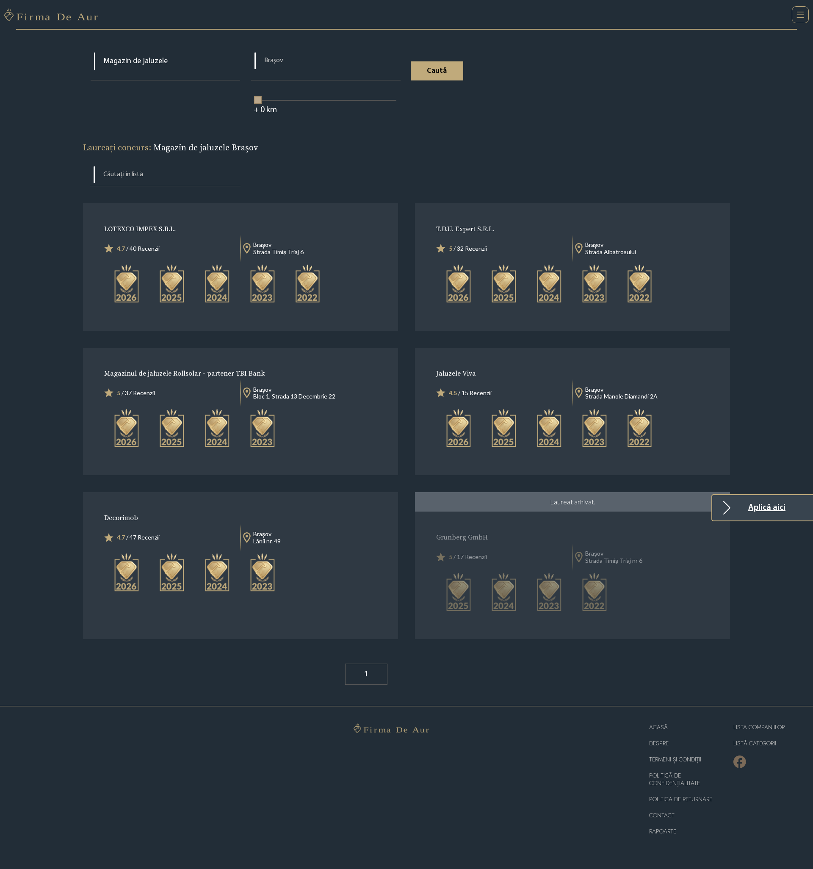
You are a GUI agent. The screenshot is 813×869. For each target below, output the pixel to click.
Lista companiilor (759, 727)
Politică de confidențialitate (674, 779)
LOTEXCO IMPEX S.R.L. (140, 228)
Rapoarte (662, 831)
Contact (662, 815)
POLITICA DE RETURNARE (680, 799)
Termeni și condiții (675, 760)
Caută (437, 71)
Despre (659, 743)
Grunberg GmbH (462, 537)
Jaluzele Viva (456, 373)
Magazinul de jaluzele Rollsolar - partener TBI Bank (184, 373)
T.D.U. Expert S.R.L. (465, 228)
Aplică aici (766, 508)
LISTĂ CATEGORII (754, 743)
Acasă (658, 727)
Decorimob (121, 517)
